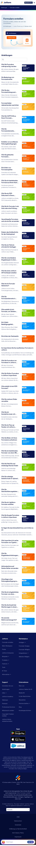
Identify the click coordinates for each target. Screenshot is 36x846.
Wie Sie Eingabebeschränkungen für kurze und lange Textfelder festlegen (9, 554)
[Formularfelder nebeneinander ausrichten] (28, 106)
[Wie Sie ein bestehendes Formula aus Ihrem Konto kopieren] (28, 184)
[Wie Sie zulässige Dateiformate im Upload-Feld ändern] (28, 480)
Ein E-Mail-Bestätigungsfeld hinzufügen (7, 323)
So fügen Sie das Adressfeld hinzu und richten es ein (17, 529)
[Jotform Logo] (6, 2)
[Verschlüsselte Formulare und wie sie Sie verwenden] (28, 222)
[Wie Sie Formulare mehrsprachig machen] (28, 68)
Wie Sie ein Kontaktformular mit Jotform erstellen (8, 413)
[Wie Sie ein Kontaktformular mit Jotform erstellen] (28, 415)
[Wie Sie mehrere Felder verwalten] (28, 402)
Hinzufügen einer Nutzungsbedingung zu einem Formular (9, 580)
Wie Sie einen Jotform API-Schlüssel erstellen (8, 272)
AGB (18, 817)
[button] (3, 59)
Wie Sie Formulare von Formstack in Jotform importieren (9, 362)
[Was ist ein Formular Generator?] (28, 287)
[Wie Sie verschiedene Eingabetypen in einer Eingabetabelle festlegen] (28, 261)
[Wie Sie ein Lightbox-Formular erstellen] (28, 505)
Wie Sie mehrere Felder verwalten (9, 400)
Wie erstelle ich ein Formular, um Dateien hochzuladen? (8, 310)
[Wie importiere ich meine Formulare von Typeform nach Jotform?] (28, 544)
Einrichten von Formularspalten (6, 169)
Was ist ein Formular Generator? (8, 285)
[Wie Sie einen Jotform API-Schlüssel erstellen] (28, 274)
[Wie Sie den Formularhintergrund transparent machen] (28, 93)
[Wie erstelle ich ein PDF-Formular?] (28, 389)
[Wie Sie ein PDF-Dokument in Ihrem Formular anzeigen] (28, 196)
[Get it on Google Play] (18, 733)
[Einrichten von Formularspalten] (28, 171)
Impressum (18, 837)
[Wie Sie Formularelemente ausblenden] (28, 132)
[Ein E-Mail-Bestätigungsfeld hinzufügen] (28, 326)
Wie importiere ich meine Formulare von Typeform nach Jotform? (9, 541)
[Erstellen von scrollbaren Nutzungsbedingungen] (28, 145)
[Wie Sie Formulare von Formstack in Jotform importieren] (28, 364)
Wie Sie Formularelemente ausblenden (7, 130)
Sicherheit (18, 825)
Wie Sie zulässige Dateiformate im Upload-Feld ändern (9, 478)
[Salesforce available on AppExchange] (18, 745)
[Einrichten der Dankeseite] (28, 338)
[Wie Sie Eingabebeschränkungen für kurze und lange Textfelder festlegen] (28, 556)
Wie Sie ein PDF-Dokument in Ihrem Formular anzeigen (7, 194)
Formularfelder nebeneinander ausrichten (10, 104)
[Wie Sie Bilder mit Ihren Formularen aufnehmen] (28, 441)
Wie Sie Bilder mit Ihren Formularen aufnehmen (9, 439)
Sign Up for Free (28, 2)
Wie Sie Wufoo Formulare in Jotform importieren (10, 374)
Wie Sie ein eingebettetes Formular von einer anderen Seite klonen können (10, 593)
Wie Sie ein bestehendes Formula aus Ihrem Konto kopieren (9, 182)
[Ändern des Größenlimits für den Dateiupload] (28, 235)
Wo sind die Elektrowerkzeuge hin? (9, 619)
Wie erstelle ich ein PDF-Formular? (9, 387)
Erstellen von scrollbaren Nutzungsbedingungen (9, 143)
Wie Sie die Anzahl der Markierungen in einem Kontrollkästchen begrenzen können (9, 606)
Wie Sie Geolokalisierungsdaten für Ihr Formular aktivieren (10, 490)
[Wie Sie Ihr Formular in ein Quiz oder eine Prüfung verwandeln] (28, 209)
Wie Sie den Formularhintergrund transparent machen (8, 91)
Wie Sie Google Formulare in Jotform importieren (10, 516)
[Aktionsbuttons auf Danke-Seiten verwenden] (28, 569)
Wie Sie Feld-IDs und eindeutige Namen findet (9, 465)
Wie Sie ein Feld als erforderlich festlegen (8, 246)
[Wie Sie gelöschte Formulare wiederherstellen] (28, 158)
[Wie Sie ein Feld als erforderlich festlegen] (28, 248)
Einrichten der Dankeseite (10, 336)
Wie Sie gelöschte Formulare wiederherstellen (7, 156)
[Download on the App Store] (18, 739)
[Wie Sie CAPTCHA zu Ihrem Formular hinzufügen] (28, 119)
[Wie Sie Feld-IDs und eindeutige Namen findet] (28, 467)
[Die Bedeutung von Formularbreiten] (28, 80)
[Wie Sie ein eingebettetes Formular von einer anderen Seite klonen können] (28, 595)
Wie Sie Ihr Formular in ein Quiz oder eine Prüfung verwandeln (10, 207)
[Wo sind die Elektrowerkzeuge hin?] (28, 621)
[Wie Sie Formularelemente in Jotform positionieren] (28, 300)
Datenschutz (18, 821)
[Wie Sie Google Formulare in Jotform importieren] (28, 518)
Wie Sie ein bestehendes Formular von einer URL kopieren (9, 452)
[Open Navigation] (34, 2)
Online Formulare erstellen (24, 793)
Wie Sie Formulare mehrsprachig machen (8, 65)
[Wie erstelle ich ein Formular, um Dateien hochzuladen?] (28, 313)
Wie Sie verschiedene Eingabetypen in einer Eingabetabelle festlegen (9, 259)
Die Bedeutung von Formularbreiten (7, 78)
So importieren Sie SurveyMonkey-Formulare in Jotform (17, 349)
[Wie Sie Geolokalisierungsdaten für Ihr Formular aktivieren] (28, 493)
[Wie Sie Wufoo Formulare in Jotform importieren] (28, 376)
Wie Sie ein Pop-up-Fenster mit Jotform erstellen (8, 426)
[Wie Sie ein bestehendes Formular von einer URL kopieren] (28, 454)
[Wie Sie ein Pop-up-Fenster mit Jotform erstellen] (28, 428)
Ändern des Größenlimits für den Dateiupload (9, 233)
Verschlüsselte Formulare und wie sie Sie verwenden (10, 220)
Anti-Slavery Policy (18, 833)
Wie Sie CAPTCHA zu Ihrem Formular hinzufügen (8, 117)
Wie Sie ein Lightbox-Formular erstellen (8, 503)
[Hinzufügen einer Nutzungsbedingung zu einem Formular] (28, 582)
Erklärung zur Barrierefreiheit (18, 829)
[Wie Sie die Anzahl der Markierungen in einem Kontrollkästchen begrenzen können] (28, 608)
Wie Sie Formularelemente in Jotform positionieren (8, 298)
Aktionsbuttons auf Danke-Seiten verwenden (9, 567)
